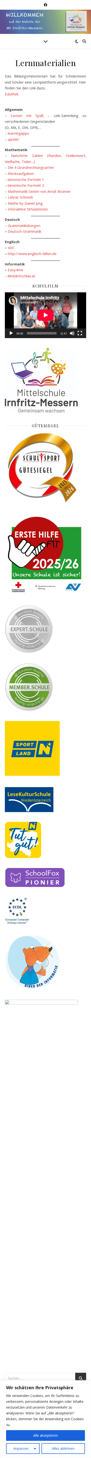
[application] (45, 315)
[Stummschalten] (72, 333)
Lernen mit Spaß (25, 115)
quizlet (13, 139)
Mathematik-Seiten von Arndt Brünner (39, 191)
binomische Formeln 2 (26, 185)
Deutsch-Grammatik (24, 231)
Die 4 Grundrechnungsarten (31, 167)
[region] (45, 1419)
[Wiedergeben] (11, 333)
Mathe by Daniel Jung (25, 203)
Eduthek (11, 94)
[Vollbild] (79, 333)
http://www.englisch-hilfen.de (32, 253)
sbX (11, 247)
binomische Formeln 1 (26, 179)
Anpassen (21, 1448)
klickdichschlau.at (21, 275)
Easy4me (15, 269)
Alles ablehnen (63, 1448)
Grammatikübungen (24, 225)
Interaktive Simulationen (28, 209)
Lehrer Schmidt (20, 197)
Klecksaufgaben (21, 173)
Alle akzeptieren (45, 1435)
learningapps (18, 133)
